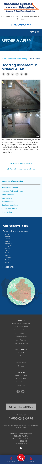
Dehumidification (21, 337)
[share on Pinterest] (17, 74)
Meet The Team (21, 356)
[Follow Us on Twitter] (22, 391)
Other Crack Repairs (9, 208)
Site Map (21, 366)
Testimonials (21, 385)
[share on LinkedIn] (12, 74)
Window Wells (7, 198)
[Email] (21, 74)
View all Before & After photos (22, 169)
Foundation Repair (21, 333)
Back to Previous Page (22, 163)
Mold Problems (21, 340)
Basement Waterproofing (13, 181)
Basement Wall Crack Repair (13, 191)
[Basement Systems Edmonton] (21, 458)
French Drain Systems (10, 188)
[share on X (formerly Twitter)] (8, 74)
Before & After (21, 382)
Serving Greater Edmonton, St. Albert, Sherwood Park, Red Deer (21, 17)
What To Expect (8, 202)
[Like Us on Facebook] (18, 391)
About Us (21, 352)
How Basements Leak (10, 205)
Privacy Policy (21, 363)
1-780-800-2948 (21, 443)
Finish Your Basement (21, 343)
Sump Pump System (21, 330)
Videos (21, 359)
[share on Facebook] (3, 74)
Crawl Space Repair (21, 326)
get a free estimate (21, 407)
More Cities (9, 267)
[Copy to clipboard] (26, 74)
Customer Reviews (21, 375)
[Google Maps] (21, 448)
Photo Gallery (7, 212)
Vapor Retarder (8, 195)
